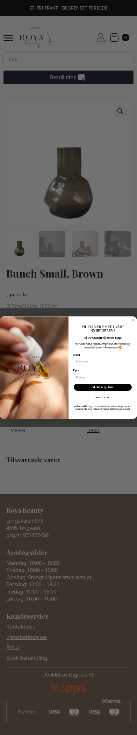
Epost (77, 370)
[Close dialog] (133, 320)
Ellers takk (103, 397)
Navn (76, 354)
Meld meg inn (102, 387)
